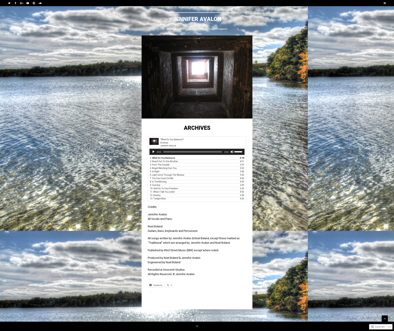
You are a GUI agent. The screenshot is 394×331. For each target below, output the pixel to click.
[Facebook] (15, 3)
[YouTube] (28, 3)
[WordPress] (34, 3)
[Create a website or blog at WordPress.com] (197, 326)
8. (158, 181)
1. (162, 158)
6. (167, 175)
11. (162, 192)
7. (161, 178)
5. (154, 171)
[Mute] (231, 151)
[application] (197, 152)
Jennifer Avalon (197, 19)
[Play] (153, 151)
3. (159, 164)
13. (158, 198)
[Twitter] (9, 3)
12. (155, 195)
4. (163, 168)
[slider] (238, 151)
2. (164, 161)
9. (155, 185)
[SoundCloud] (40, 3)
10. (164, 188)
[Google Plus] (21, 3)
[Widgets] (385, 318)
